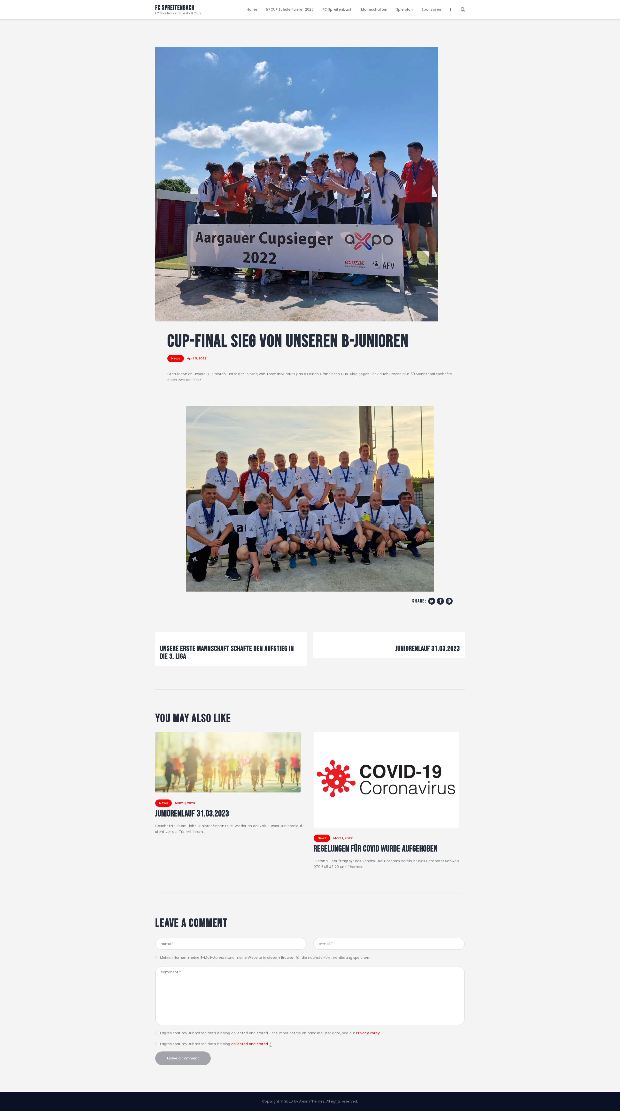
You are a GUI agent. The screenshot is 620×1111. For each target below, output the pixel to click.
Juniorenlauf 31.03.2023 (192, 814)
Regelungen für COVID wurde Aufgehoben (376, 849)
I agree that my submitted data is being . (215, 1044)
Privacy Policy (368, 1033)
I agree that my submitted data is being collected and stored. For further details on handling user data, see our (270, 1033)
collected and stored (249, 1044)
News (175, 358)
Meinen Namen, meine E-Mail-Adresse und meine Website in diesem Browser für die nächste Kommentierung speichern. (265, 957)
